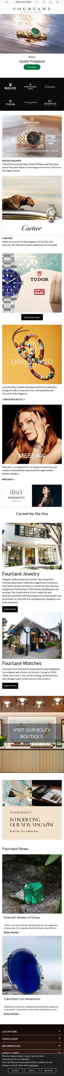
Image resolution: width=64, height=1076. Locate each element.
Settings (49, 1070)
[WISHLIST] (37, 2)
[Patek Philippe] (30, 86)
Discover (32, 67)
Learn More (10, 685)
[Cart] (44, 2)
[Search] (57, 2)
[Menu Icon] (6, 2)
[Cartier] (50, 86)
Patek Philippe (11, 160)
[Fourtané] (32, 9)
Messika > (8, 479)
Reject (32, 1070)
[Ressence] (50, 102)
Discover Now (32, 317)
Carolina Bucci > (13, 399)
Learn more (10, 609)
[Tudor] (10, 102)
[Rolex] (10, 86)
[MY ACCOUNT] (50, 2)
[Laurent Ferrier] (30, 102)
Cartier (7, 238)
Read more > (12, 932)
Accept (15, 1070)
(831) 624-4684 (23, 2)
